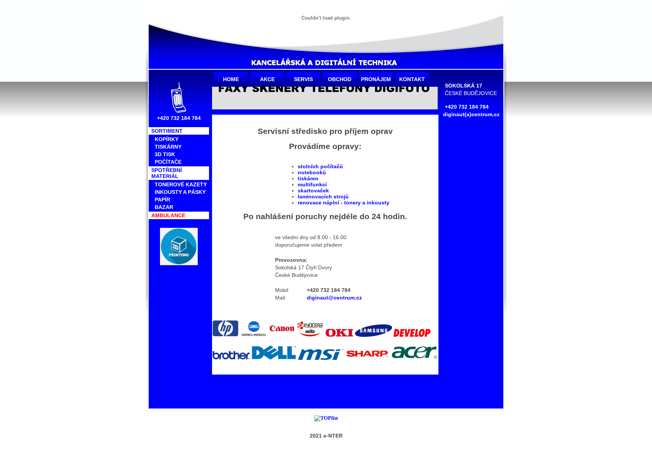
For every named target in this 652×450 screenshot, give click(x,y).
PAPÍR (162, 200)
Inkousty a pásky (180, 192)
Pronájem (376, 79)
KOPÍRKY (166, 139)
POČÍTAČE (168, 162)
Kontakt (412, 79)
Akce (267, 79)
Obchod (339, 79)
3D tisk (165, 154)
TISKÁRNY (168, 147)
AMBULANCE (168, 215)
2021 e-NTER (326, 436)
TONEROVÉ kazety (181, 184)
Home (231, 79)
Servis (303, 79)
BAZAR (164, 207)
